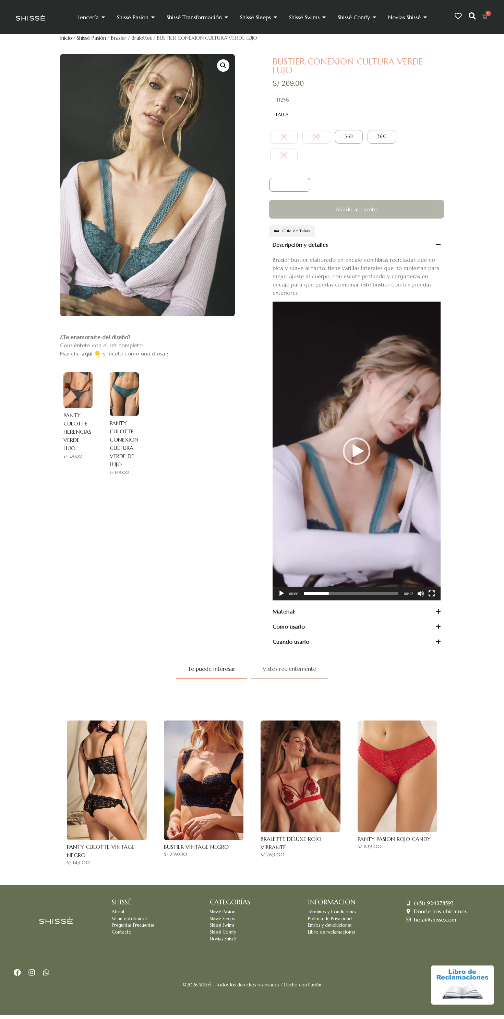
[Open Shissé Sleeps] (275, 17)
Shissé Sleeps (222, 919)
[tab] (211, 669)
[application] (357, 451)
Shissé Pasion (223, 912)
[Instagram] (32, 972)
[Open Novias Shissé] (425, 17)
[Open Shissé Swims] (324, 17)
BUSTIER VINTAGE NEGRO (196, 846)
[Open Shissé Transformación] (226, 17)
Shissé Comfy (223, 932)
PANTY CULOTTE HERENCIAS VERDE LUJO (77, 432)
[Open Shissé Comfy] (374, 17)
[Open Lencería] (103, 17)
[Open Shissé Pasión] (153, 17)
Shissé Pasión (91, 38)
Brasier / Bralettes (131, 38)
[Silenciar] (420, 593)
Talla (282, 114)
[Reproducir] (281, 593)
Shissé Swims (222, 925)
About (118, 912)
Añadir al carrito (356, 209)
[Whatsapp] (46, 972)
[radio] (284, 136)
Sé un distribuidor (129, 919)
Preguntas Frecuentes (133, 925)
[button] (223, 65)
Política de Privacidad (330, 919)
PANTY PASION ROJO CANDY (394, 838)
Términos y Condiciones (332, 912)
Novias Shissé (223, 939)
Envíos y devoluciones (330, 925)
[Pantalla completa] (431, 593)
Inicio (66, 38)
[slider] (351, 593)
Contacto (122, 932)
